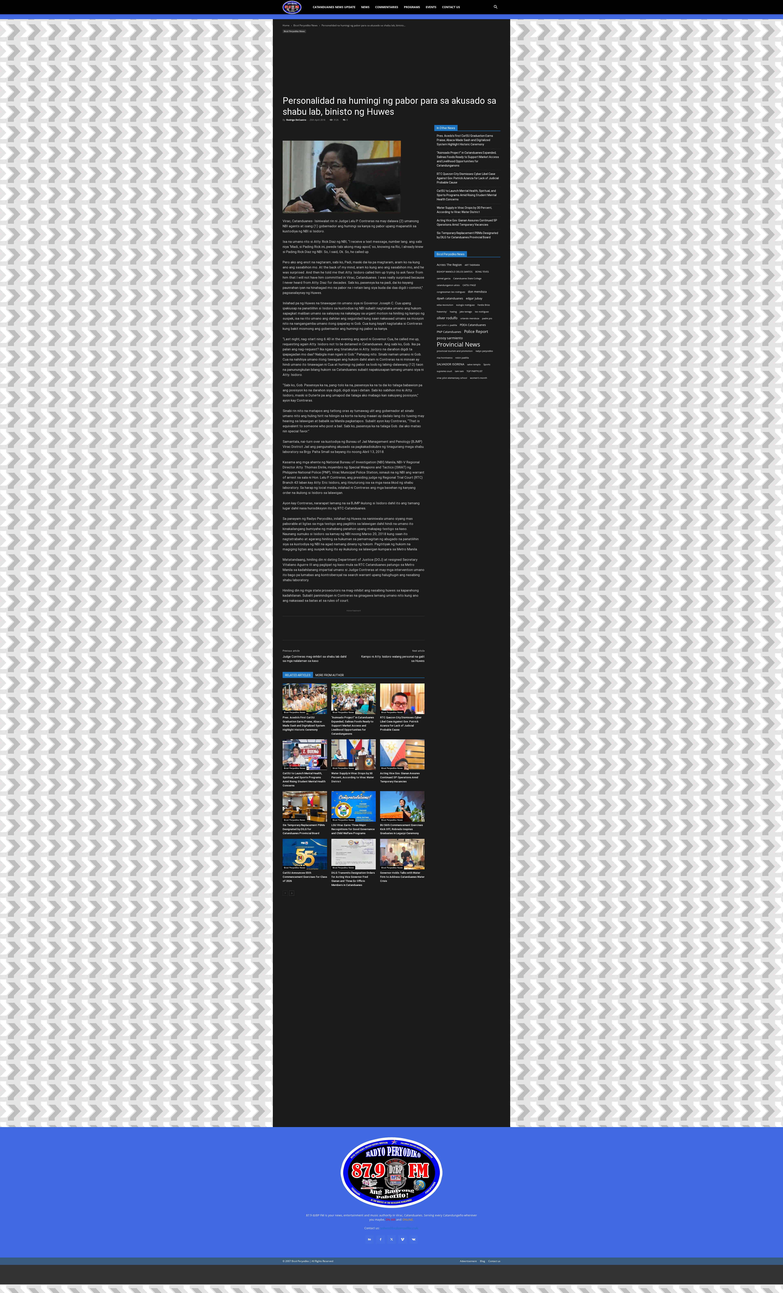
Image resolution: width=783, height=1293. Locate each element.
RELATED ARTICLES (298, 675)
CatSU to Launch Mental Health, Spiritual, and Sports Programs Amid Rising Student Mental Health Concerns (467, 195)
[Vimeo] (402, 1240)
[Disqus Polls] (353, 956)
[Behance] (369, 1240)
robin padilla (462, 357)
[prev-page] (285, 893)
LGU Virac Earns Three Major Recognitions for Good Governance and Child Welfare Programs (353, 829)
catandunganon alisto (448, 285)
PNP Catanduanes (449, 332)
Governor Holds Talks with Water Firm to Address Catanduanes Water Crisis (402, 876)
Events (431, 7)
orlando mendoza (469, 318)
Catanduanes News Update (334, 7)
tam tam (459, 371)
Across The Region (449, 265)
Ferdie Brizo (484, 305)
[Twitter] (296, 129)
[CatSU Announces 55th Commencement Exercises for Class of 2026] (305, 854)
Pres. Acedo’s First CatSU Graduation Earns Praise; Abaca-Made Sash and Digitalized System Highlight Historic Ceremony (465, 140)
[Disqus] (354, 1063)
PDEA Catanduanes (473, 325)
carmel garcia (443, 278)
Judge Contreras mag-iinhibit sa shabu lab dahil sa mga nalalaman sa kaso (314, 659)
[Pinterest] (305, 129)
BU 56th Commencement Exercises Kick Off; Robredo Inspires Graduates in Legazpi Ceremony (401, 829)
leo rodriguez (482, 311)
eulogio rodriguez (465, 305)
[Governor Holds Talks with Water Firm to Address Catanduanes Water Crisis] (402, 854)
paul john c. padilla (447, 325)
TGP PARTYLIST (474, 371)
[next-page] (291, 893)
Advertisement (468, 1261)
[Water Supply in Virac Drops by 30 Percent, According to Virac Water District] (353, 754)
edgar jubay (474, 298)
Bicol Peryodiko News (305, 25)
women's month (478, 378)
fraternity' (442, 311)
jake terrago (466, 311)
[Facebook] (287, 129)
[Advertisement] (391, 64)
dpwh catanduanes (450, 298)
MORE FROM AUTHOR (329, 675)
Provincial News (458, 344)
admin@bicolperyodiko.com (399, 1228)
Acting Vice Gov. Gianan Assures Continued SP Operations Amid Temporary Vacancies (400, 777)
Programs (412, 7)
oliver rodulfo (447, 318)
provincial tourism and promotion (455, 351)
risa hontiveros (444, 357)
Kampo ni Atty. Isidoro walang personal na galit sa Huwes (393, 659)
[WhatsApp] (315, 129)
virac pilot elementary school (452, 378)
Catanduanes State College (467, 278)
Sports (486, 364)
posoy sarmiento (450, 338)
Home (286, 25)
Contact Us (451, 7)
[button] (495, 7)
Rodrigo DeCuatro (296, 119)
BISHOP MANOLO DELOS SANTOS (454, 271)
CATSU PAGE (469, 285)
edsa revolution (445, 305)
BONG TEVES (482, 271)
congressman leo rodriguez (451, 291)
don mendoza (477, 292)
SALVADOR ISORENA (450, 364)
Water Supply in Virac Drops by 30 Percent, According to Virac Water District (352, 777)
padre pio (487, 318)
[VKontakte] (413, 1240)
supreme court (444, 371)
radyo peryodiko (484, 351)
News (365, 7)
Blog (482, 1261)
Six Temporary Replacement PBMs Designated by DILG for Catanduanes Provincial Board (304, 829)
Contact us (494, 1261)
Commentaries (386, 7)
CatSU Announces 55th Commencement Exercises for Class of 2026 (305, 876)
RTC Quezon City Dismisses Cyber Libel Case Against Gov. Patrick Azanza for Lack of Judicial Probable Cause (468, 178)
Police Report (476, 331)
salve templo (474, 364)
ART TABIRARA (472, 265)
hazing (453, 311)
